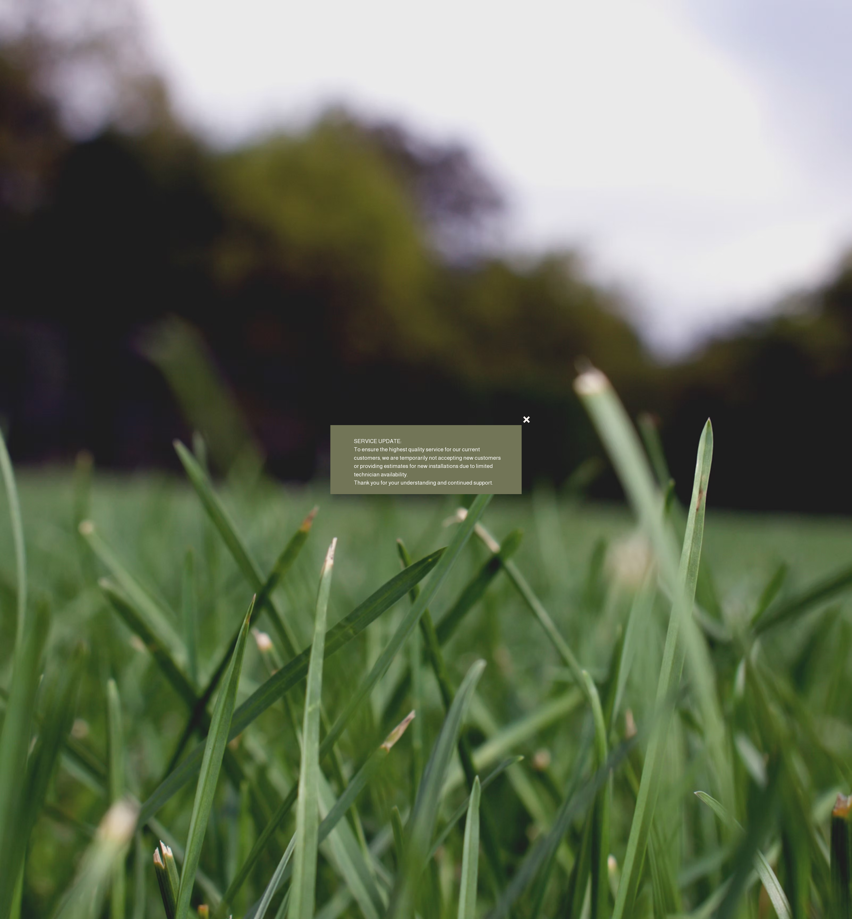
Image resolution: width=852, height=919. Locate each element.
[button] (526, 419)
